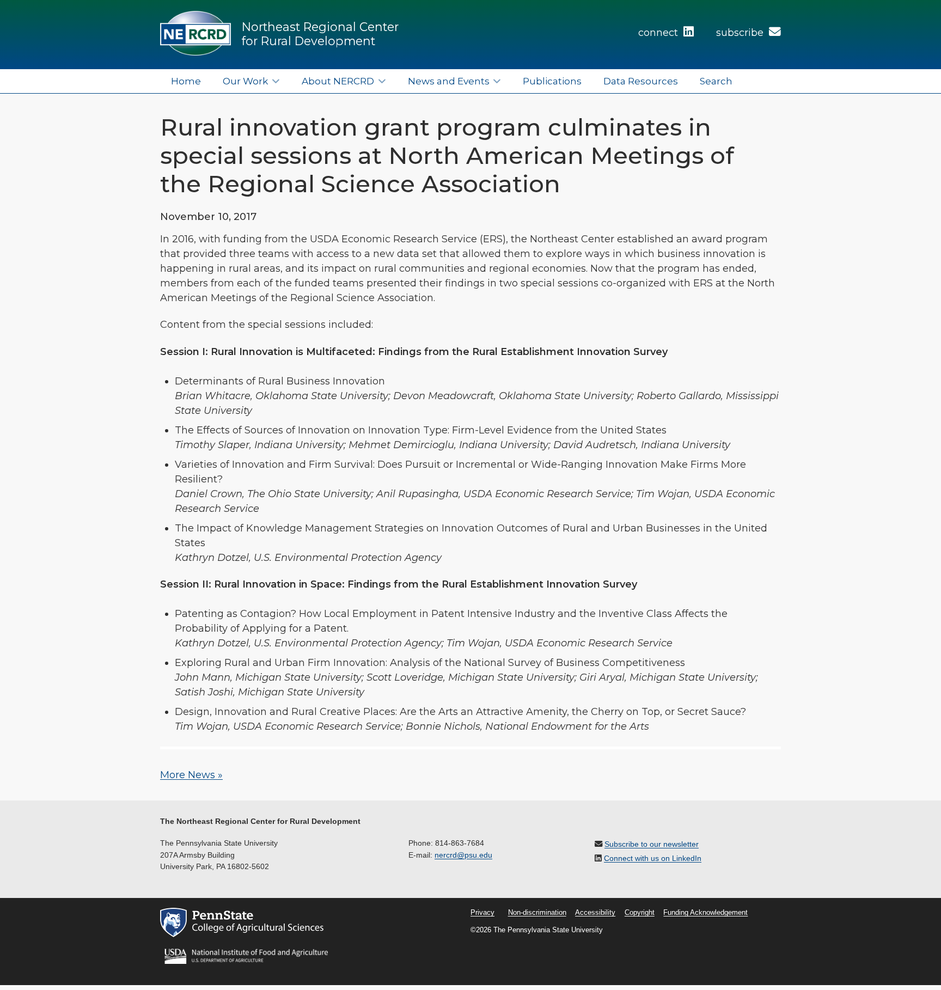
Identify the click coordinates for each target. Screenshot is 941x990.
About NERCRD (338, 81)
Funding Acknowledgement (705, 912)
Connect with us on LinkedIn (652, 858)
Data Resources (640, 81)
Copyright (640, 912)
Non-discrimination (537, 912)
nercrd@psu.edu (463, 855)
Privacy (482, 912)
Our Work (245, 81)
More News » (191, 775)
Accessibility (595, 912)
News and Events (449, 81)
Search (716, 81)
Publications (552, 81)
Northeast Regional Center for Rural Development (320, 34)
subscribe (741, 33)
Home (186, 81)
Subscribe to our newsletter (651, 844)
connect (659, 33)
